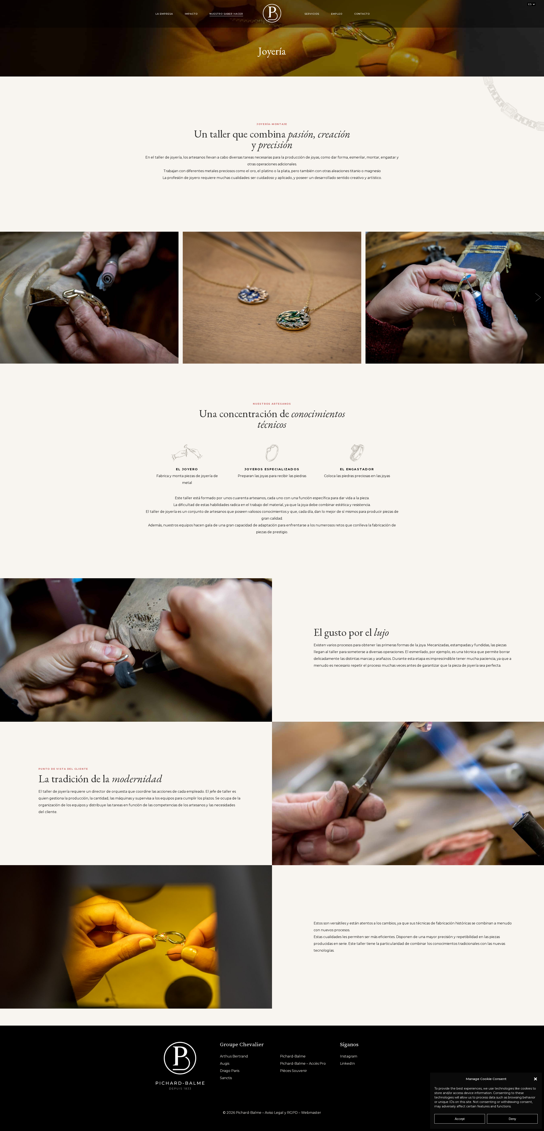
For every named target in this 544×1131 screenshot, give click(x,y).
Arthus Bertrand (234, 1056)
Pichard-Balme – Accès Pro (303, 1064)
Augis (224, 1064)
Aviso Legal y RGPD (281, 1113)
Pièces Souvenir (293, 1071)
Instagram (348, 1056)
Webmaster (311, 1113)
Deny (512, 1119)
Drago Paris (229, 1071)
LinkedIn (347, 1064)
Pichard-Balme (293, 1056)
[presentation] (6, 297)
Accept (460, 1119)
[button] (535, 1079)
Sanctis (226, 1078)
